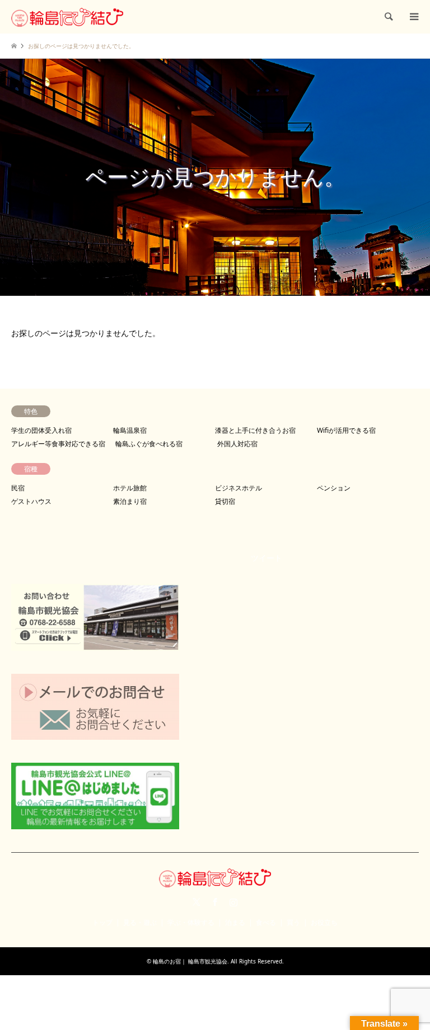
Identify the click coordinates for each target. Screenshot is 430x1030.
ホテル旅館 (130, 488)
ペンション (333, 488)
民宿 (18, 488)
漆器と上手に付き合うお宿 (255, 430)
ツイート (266, 557)
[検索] (388, 17)
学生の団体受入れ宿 (41, 430)
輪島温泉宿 (130, 430)
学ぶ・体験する (190, 922)
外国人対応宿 (237, 443)
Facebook (215, 902)
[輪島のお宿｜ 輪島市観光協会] (67, 16)
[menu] (413, 17)
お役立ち (324, 922)
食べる (266, 922)
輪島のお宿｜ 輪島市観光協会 (190, 961)
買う (293, 922)
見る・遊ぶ (140, 922)
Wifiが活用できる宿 (346, 430)
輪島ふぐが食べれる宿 (149, 443)
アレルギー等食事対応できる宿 (58, 443)
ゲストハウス (31, 501)
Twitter (196, 902)
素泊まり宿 (130, 501)
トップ (102, 922)
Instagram (233, 902)
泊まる (235, 922)
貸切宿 (225, 501)
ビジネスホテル (238, 488)
